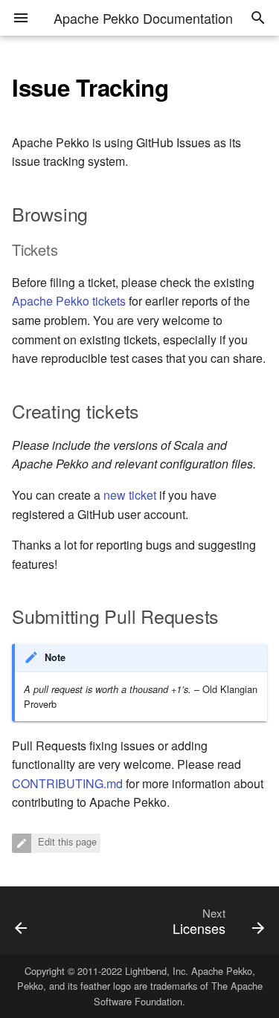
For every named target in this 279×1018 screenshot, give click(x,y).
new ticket (129, 494)
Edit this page (66, 841)
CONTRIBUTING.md (67, 783)
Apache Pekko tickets (69, 300)
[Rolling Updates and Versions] (37, 920)
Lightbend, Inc (155, 971)
